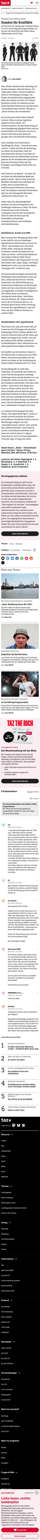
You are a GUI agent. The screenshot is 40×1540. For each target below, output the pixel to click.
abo (2, 1265)
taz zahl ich (5, 1275)
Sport (3, 1161)
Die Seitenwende (7, 1239)
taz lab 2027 (5, 1400)
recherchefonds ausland (10, 1281)
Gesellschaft (6, 1151)
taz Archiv (5, 1431)
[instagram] (23, 1126)
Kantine (4, 1453)
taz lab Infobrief (7, 1363)
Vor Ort (4, 1384)
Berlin (3, 1166)
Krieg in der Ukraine (8, 1213)
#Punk (12, 544)
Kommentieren (16, 550)
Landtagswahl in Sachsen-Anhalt (13, 1208)
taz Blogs (4, 1416)
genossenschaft (7, 1270)
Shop (3, 1458)
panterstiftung (6, 1286)
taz (6, 1120)
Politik (3, 1141)
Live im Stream (7, 1390)
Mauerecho (5, 1322)
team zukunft (6, 1348)
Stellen (4, 1244)
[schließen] (37, 1493)
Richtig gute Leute (8, 1203)
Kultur (3, 1156)
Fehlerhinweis (26, 550)
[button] (37, 3)
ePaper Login (6, 1489)
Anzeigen (4, 1463)
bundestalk (5, 1307)
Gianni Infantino (7, 1198)
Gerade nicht (29, 1493)
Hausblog (5, 1234)
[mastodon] (13, 1126)
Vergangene (6, 1395)
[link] (6, 8)
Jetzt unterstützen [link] (20, 534)
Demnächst (5, 1379)
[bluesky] (18, 1126)
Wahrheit (4, 1177)
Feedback (5, 1479)
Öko (2, 1146)
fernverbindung (7, 1312)
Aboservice (5, 1484)
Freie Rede (5, 1327)
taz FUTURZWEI (7, 1421)
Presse (3, 1249)
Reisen (3, 1447)
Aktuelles (4, 1229)
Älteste (36, 792)
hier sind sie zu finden (11, 813)
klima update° (6, 1317)
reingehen (5, 1332)
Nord (3, 1172)
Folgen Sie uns (6, 1125)
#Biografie (18, 544)
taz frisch (4, 1353)
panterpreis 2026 (7, 1291)
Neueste (30, 792)
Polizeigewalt (6, 1192)
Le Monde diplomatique (10, 1426)
